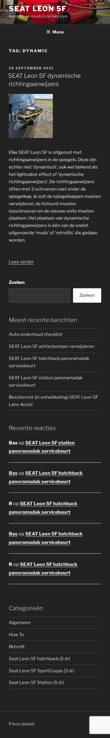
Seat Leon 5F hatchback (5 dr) (39, 658)
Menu (58, 31)
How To (16, 634)
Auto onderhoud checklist (35, 334)
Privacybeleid (21, 723)
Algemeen (20, 622)
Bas (13, 473)
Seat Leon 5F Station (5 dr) (36, 682)
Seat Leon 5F (38, 8)
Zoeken (17, 282)
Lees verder (21, 261)
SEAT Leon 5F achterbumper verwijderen (51, 346)
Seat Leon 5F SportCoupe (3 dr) (41, 670)
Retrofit (17, 646)
